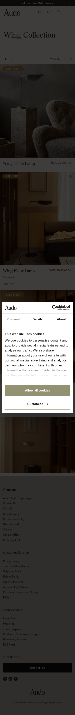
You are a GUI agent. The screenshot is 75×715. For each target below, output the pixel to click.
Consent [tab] (13, 319)
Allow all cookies (37, 390)
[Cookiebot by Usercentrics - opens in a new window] (53, 307)
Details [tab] (37, 319)
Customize (35, 404)
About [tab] (61, 319)
